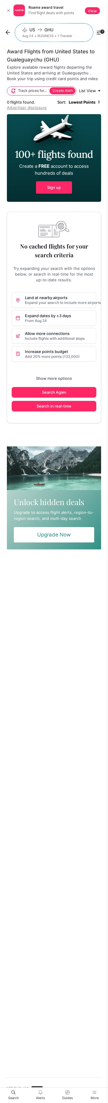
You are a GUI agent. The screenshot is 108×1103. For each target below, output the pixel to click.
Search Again (54, 392)
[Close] (8, 10)
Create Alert (62, 91)
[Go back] (7, 32)
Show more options (54, 378)
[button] (54, 158)
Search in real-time (54, 406)
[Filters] (98, 32)
